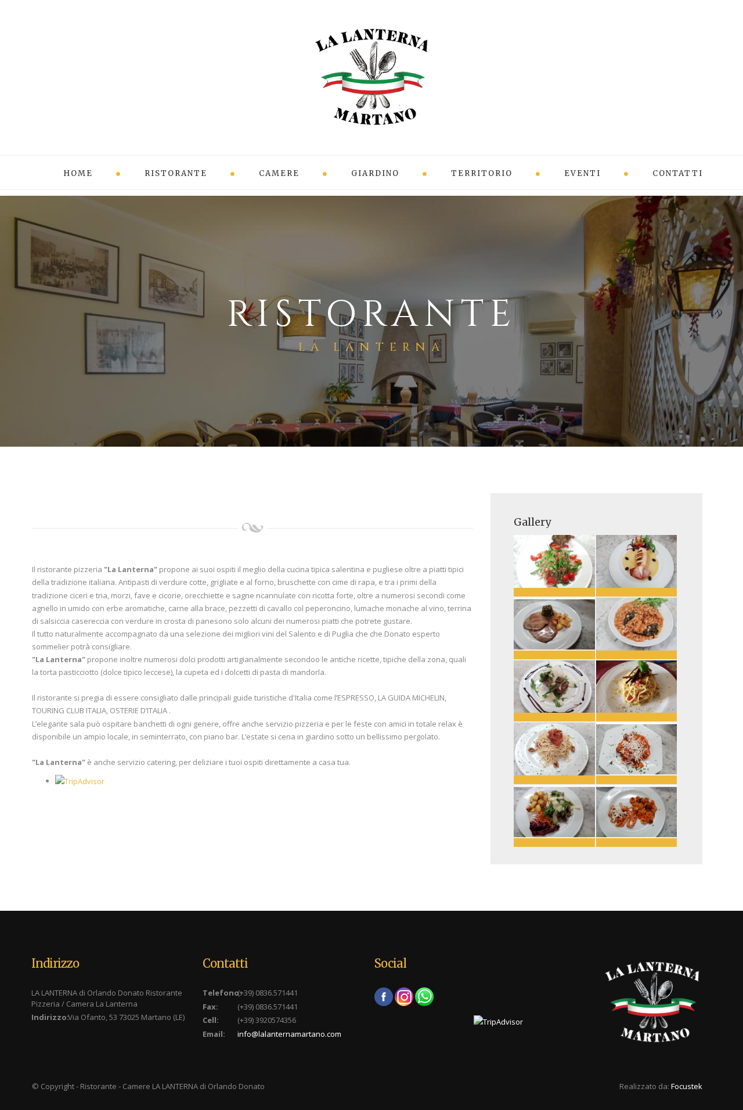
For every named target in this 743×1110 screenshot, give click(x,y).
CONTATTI (677, 173)
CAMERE (279, 173)
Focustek (686, 1086)
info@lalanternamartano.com (289, 1034)
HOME (78, 173)
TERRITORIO (482, 173)
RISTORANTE (176, 173)
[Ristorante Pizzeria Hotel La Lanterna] (554, 561)
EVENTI (582, 173)
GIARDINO (375, 173)
